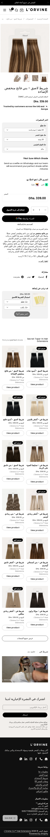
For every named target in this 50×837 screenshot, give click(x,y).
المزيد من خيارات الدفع (25, 224)
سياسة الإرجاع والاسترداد (38, 788)
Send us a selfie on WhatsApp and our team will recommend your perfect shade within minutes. (26, 166)
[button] (16, 10)
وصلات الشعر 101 (41, 781)
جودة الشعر (43, 775)
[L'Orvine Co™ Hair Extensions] (36, 10)
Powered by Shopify (38, 833)
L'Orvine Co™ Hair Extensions (17, 831)
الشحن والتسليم (42, 784)
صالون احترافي (42, 791)
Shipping (27, 229)
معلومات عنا (43, 771)
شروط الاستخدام (41, 778)
